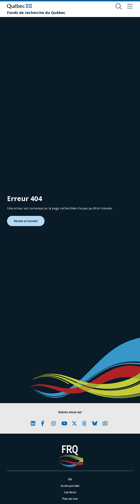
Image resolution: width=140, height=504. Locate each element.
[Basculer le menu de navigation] (130, 6)
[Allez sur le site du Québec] (19, 6)
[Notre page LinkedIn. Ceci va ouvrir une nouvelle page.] (34, 423)
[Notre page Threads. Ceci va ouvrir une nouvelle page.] (85, 423)
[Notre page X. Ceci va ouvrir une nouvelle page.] (75, 423)
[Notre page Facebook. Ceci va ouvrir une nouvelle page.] (44, 423)
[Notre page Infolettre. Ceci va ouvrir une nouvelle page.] (105, 423)
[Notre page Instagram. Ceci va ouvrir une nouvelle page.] (54, 423)
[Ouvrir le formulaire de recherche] (119, 6)
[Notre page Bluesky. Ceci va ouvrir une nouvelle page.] (95, 423)
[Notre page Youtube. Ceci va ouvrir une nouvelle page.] (64, 423)
